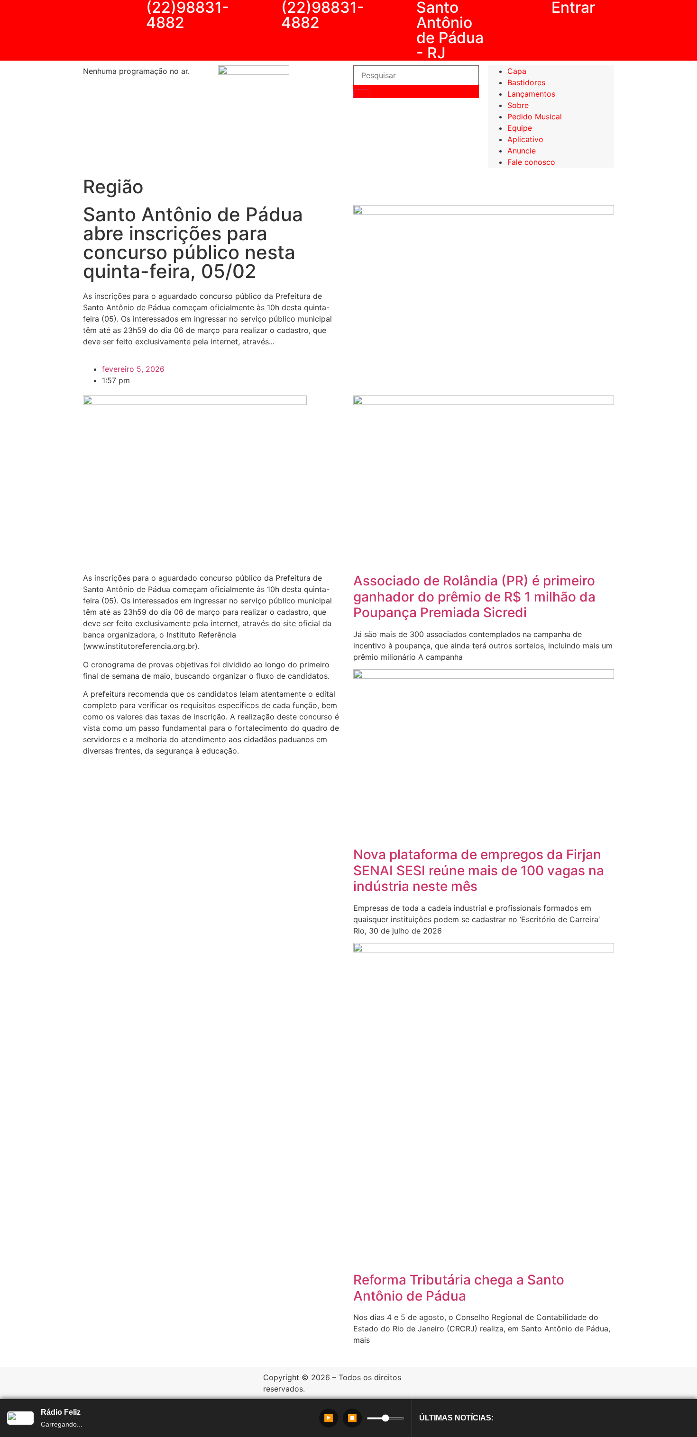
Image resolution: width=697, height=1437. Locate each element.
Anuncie (521, 150)
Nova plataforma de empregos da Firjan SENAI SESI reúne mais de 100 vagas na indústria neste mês (478, 870)
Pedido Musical (534, 116)
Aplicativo (525, 139)
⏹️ (352, 1418)
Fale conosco (531, 162)
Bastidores (526, 82)
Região (113, 186)
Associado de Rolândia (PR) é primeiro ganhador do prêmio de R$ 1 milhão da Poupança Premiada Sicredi (474, 596)
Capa (516, 71)
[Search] (361, 94)
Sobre (518, 105)
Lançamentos (531, 94)
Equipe (519, 128)
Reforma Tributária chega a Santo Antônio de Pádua (458, 1288)
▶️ (328, 1418)
